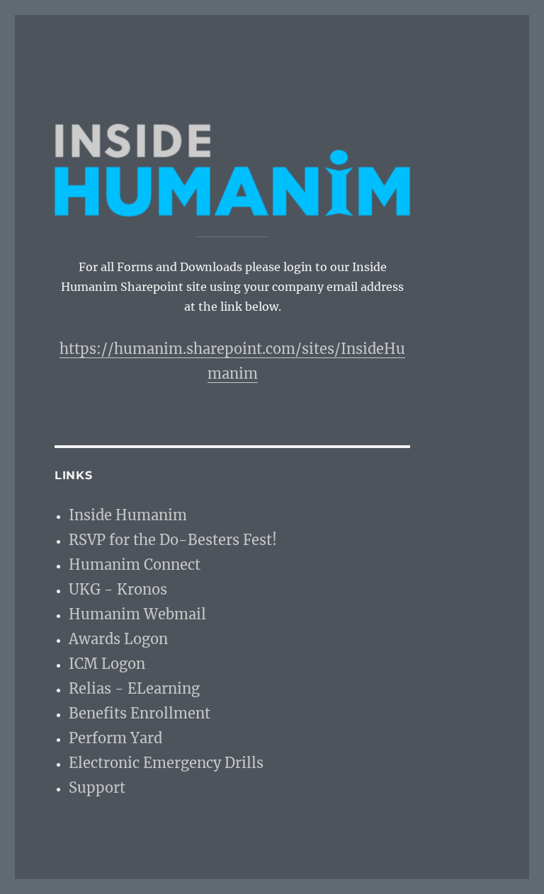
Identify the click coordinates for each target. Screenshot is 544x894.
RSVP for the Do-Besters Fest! (173, 540)
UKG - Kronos (118, 589)
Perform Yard (115, 738)
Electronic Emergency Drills (166, 763)
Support (97, 787)
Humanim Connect (134, 564)
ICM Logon (107, 663)
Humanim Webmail (137, 614)
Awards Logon (118, 639)
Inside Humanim (128, 515)
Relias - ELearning (134, 688)
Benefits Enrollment (139, 713)
